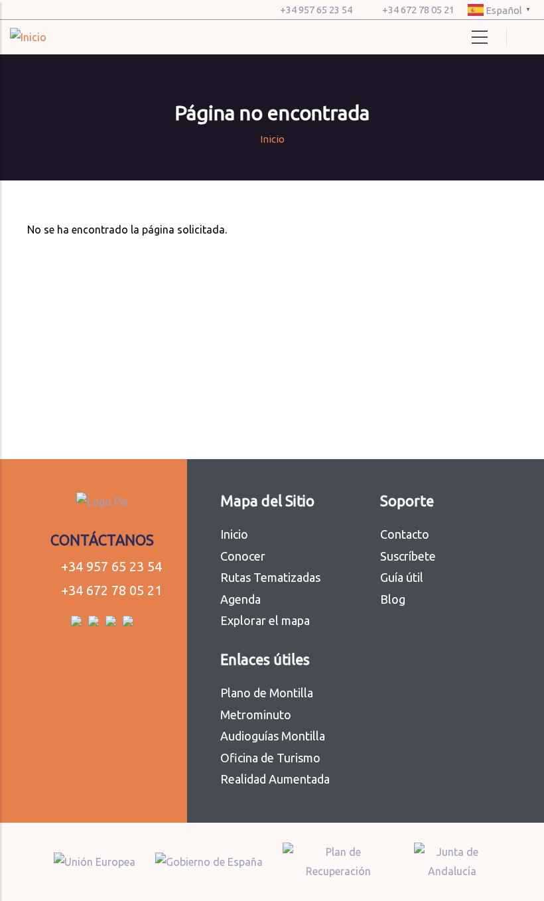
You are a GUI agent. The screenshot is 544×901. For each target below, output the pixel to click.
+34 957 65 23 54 (316, 9)
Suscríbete (408, 556)
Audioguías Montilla (272, 735)
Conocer (242, 556)
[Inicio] (28, 37)
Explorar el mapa (265, 620)
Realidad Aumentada (275, 779)
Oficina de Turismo (270, 757)
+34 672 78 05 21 (418, 9)
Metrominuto (255, 714)
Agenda (240, 599)
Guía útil (401, 577)
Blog (392, 599)
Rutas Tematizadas (270, 577)
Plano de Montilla (266, 692)
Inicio (272, 139)
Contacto (404, 534)
